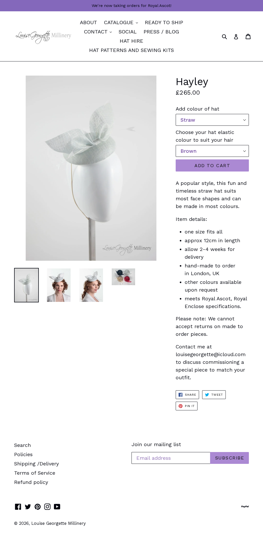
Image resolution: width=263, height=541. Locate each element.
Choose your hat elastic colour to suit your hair (205, 136)
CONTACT (99, 31)
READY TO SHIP (164, 22)
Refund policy (31, 482)
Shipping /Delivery (36, 464)
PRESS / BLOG (161, 32)
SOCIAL (128, 32)
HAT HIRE (131, 41)
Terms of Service (34, 473)
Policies (23, 454)
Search (22, 445)
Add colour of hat (197, 109)
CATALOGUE (122, 22)
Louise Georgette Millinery (58, 523)
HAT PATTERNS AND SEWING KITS (131, 50)
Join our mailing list (156, 444)
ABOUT (88, 22)
